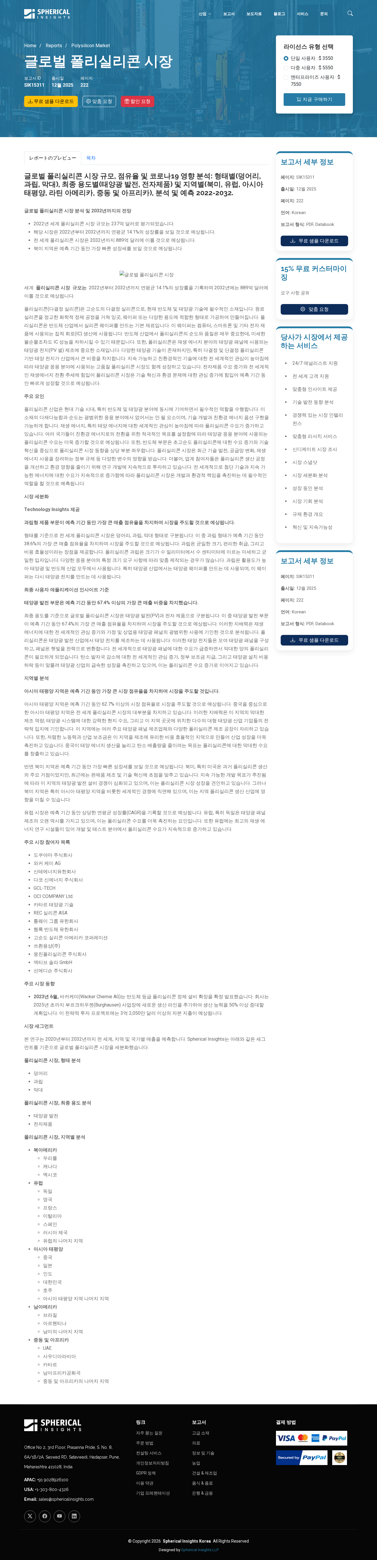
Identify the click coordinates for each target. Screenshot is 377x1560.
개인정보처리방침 (152, 1463)
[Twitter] (30, 1516)
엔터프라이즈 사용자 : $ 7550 (315, 80)
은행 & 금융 (202, 1493)
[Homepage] (76, 1425)
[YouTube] (59, 1516)
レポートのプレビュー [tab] (52, 158)
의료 (196, 1443)
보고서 (229, 14)
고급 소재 (200, 1433)
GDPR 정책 (146, 1473)
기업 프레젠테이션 (153, 1493)
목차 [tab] (91, 158)
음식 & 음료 (202, 1483)
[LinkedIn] (74, 1516)
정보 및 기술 (203, 1453)
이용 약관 (144, 1483)
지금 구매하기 (317, 99)
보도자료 (254, 14)
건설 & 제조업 (204, 1473)
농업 (196, 1463)
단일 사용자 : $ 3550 (312, 58)
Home (30, 45)
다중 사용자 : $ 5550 (312, 67)
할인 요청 (140, 101)
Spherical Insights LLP (200, 1550)
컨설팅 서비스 (149, 1453)
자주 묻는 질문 (149, 1433)
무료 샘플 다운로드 (53, 101)
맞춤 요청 (101, 101)
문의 (324, 14)
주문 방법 (144, 1443)
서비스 (302, 14)
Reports (53, 45)
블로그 (279, 14)
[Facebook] (45, 1516)
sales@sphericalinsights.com (66, 1499)
